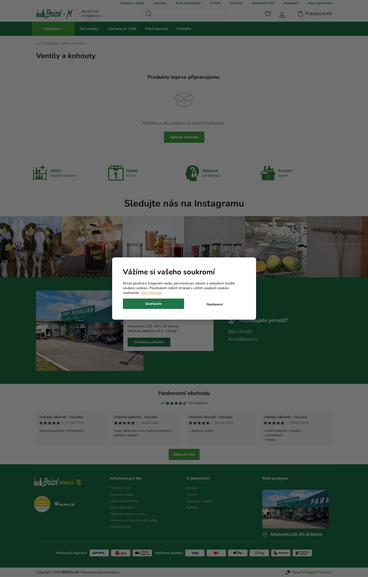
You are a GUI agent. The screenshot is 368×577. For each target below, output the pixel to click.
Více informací (151, 292)
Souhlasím (153, 303)
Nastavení (215, 304)
